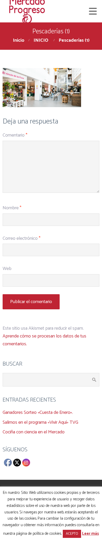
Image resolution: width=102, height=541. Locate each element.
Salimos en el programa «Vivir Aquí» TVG (40, 422)
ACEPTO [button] (72, 534)
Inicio (18, 40)
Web (7, 269)
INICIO (40, 40)
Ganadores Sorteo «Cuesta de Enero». (38, 412)
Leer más (90, 534)
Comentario (15, 135)
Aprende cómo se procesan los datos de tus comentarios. (44, 340)
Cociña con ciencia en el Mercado (34, 432)
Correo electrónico (22, 238)
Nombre (12, 208)
